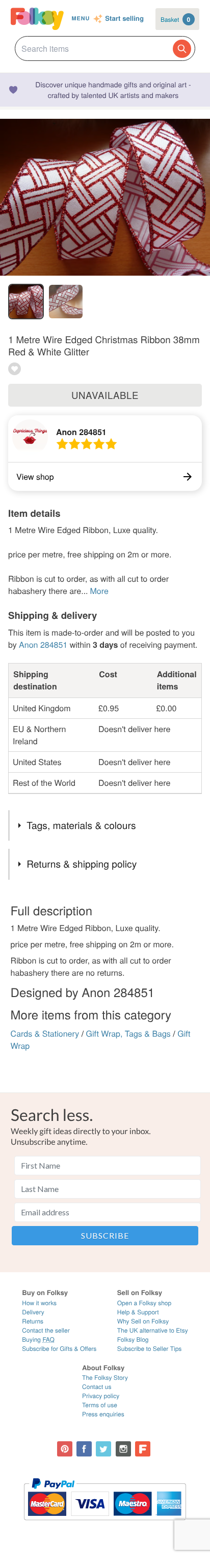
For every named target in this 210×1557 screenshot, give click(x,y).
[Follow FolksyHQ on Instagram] (123, 1448)
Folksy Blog (133, 1339)
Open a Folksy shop (144, 1303)
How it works (39, 1303)
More (99, 591)
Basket (175, 19)
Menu (81, 18)
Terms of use (99, 1405)
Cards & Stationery (45, 1033)
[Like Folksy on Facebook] (84, 1448)
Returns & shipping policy (82, 864)
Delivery (33, 1312)
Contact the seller (45, 1330)
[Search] (182, 49)
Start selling (124, 19)
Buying (38, 1339)
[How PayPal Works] (104, 1524)
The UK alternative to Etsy (152, 1330)
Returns (32, 1321)
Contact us (96, 1386)
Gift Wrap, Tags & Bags (128, 1033)
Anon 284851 (81, 432)
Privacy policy (100, 1396)
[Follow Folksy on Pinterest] (64, 1448)
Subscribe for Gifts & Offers (59, 1348)
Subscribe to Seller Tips (149, 1348)
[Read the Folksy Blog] (142, 1448)
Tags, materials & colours (81, 825)
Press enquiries (103, 1414)
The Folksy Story (105, 1377)
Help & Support (138, 1312)
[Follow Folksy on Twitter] (103, 1448)
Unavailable (105, 395)
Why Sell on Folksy (143, 1321)
